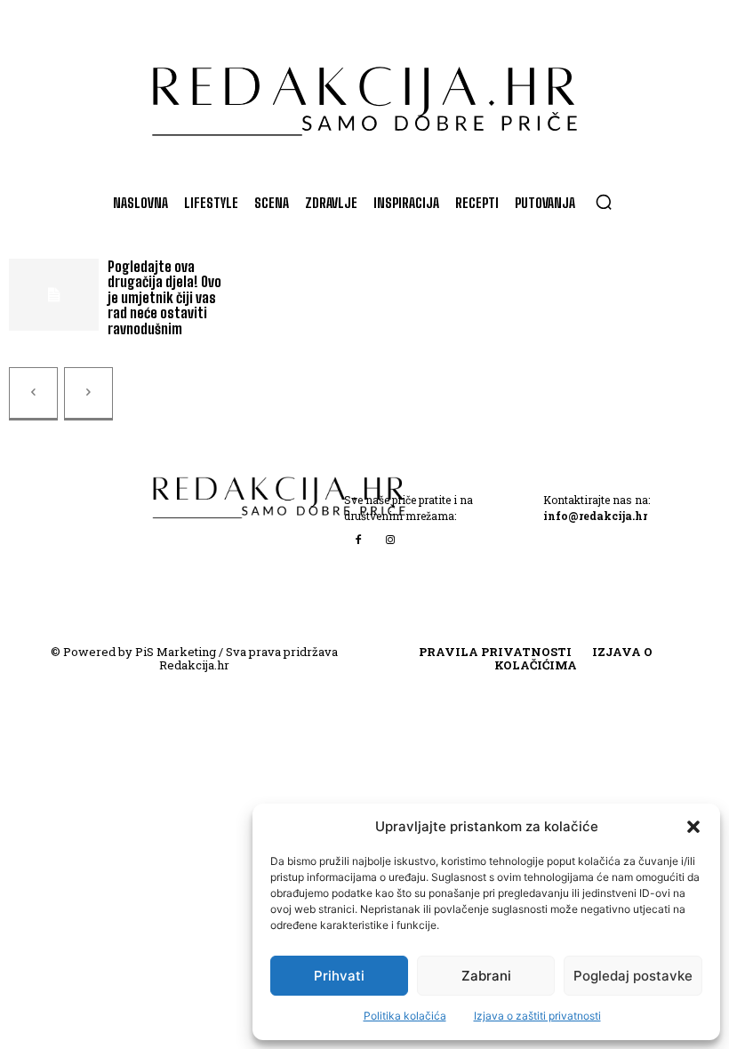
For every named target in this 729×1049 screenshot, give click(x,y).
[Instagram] (391, 540)
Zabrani (486, 975)
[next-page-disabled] (88, 393)
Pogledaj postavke (633, 975)
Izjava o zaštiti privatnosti (537, 1015)
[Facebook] (358, 540)
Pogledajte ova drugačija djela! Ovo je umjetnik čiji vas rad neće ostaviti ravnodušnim (164, 297)
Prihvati (339, 975)
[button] (693, 827)
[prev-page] (33, 393)
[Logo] (364, 92)
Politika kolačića (405, 1015)
